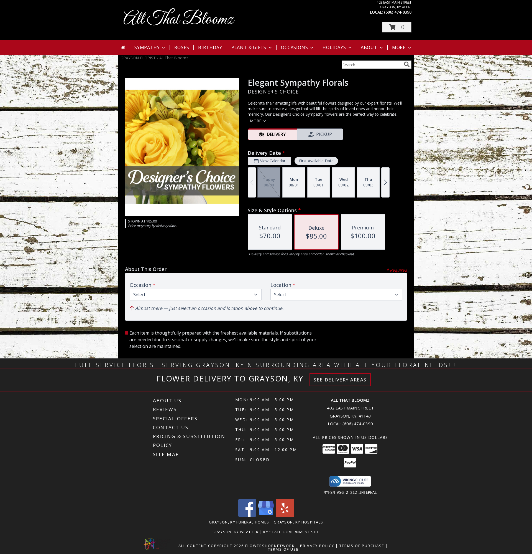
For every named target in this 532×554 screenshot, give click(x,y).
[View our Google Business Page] (266, 515)
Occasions (294, 47)
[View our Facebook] (247, 515)
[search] (406, 64)
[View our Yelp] (285, 515)
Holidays (334, 47)
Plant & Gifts (248, 47)
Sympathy (147, 47)
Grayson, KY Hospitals (298, 522)
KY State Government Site (291, 531)
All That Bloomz (178, 19)
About (369, 47)
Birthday (210, 47)
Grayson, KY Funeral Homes (239, 522)
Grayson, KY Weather (236, 531)
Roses (181, 47)
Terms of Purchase (361, 545)
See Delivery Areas (340, 379)
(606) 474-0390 (397, 12)
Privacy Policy (317, 545)
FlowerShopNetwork (270, 545)
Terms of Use (283, 549)
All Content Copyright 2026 (211, 545)
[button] (396, 27)
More (399, 47)
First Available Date (316, 160)
